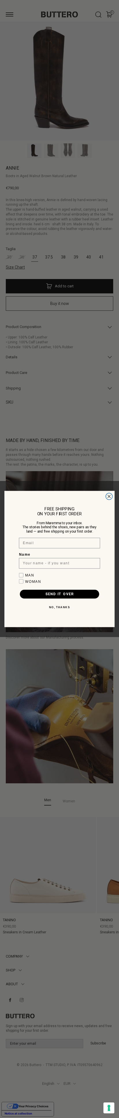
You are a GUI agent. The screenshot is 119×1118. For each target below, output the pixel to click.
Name (25, 555)
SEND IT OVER (59, 594)
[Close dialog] (109, 496)
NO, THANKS (59, 607)
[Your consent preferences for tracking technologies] (108, 1107)
